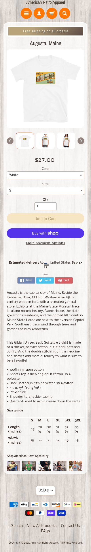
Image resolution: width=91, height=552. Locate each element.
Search (17, 526)
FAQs (45, 531)
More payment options (45, 243)
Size (45, 184)
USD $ (43, 490)
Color (45, 169)
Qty (45, 200)
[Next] (81, 140)
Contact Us (70, 526)
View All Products (42, 526)
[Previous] (10, 140)
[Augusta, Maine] (25, 141)
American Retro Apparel (45, 2)
